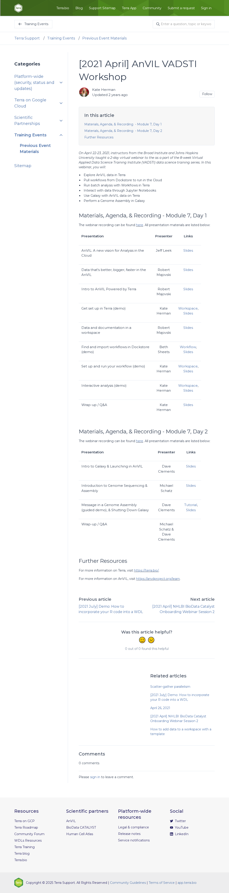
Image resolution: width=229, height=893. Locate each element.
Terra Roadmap (26, 827)
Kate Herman (103, 89)
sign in (95, 777)
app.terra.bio (187, 883)
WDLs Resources (28, 840)
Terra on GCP (24, 821)
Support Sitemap (102, 8)
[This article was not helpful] (151, 640)
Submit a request (181, 8)
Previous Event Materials (104, 38)
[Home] (18, 8)
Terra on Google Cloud (30, 103)
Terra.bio (62, 8)
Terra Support (27, 38)
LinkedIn (181, 834)
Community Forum (29, 834)
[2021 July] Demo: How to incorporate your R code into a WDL (179, 697)
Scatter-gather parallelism (170, 687)
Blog (79, 8)
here (139, 225)
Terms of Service (162, 883)
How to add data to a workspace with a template (180, 731)
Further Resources (98, 137)
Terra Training (24, 847)
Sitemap (22, 165)
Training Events (61, 38)
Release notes (129, 834)
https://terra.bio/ (146, 570)
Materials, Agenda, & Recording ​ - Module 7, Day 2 (123, 131)
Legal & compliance (133, 827)
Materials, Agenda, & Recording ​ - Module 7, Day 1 (123, 124)
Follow (207, 94)
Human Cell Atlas (79, 834)
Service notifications (134, 840)
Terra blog (22, 854)
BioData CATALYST (81, 827)
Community (152, 8)
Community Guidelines (128, 883)
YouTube (181, 827)
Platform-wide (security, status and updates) (34, 82)
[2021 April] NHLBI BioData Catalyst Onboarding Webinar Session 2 (178, 718)
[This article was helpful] (142, 640)
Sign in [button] (206, 8)
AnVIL (71, 821)
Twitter (180, 821)
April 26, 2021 (160, 708)
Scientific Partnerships (27, 120)
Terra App (129, 8)
